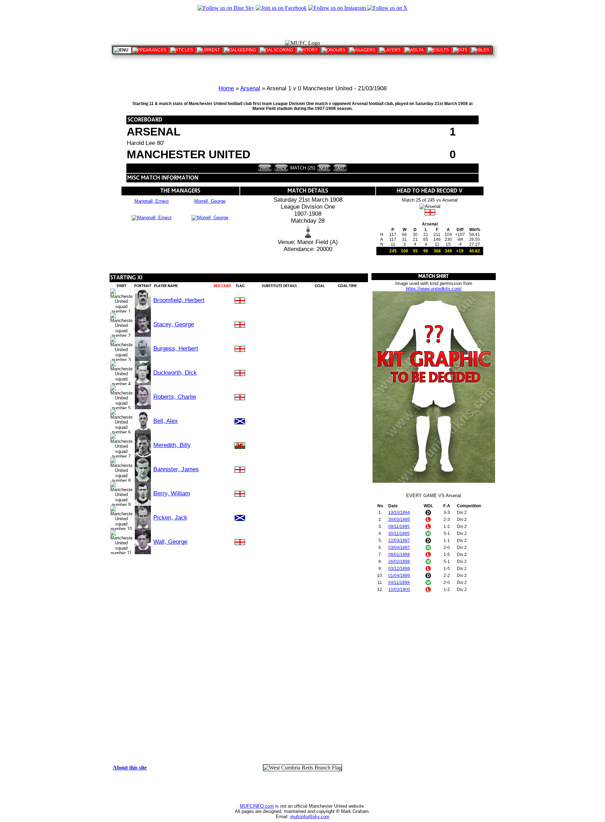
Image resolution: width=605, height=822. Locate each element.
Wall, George (170, 541)
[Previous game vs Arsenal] (280, 167)
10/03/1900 (399, 589)
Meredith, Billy (172, 445)
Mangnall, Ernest (151, 201)
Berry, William (171, 493)
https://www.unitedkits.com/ (434, 288)
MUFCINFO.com (257, 806)
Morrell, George (209, 201)
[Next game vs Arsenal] (324, 167)
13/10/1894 (399, 512)
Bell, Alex (165, 421)
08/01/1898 (399, 554)
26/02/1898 (399, 561)
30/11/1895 (399, 533)
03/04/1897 (399, 547)
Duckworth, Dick (175, 372)
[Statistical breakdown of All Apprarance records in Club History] (150, 50)
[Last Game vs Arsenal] (339, 167)
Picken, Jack (170, 517)
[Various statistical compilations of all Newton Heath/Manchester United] (461, 50)
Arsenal (250, 88)
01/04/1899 (399, 575)
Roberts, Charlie (174, 396)
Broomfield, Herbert (178, 300)
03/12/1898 (399, 568)
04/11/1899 (399, 582)
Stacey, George (173, 324)
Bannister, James (176, 469)
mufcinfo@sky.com (309, 816)
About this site (130, 768)
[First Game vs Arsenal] (264, 167)
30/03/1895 (399, 519)
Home (226, 88)
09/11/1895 (399, 526)
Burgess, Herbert (175, 348)
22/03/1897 (399, 540)
